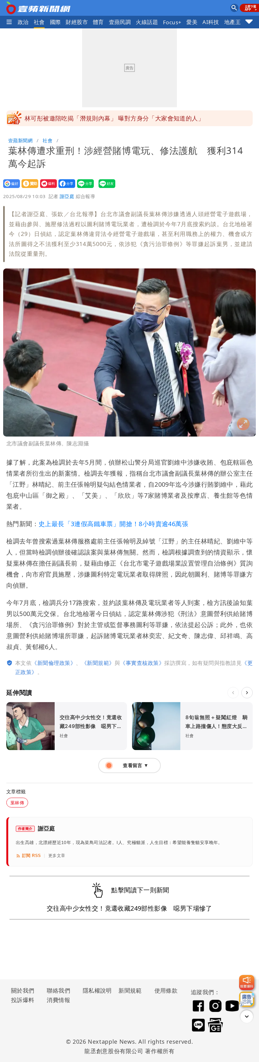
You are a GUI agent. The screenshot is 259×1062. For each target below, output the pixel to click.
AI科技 (210, 22)
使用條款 (166, 990)
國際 (55, 22)
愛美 (191, 22)
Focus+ (172, 22)
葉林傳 (17, 803)
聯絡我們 (58, 990)
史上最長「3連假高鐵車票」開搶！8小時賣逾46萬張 (113, 523)
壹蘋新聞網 (20, 140)
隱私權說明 (95, 990)
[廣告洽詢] (246, 999)
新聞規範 (130, 990)
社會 (39, 22)
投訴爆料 (22, 1000)
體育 (98, 22)
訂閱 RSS (31, 855)
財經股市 (77, 22)
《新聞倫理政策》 (54, 662)
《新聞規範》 (98, 662)
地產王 (232, 22)
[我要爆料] (246, 982)
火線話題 (147, 22)
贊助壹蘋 (27, 188)
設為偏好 (9, 188)
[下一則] (247, 692)
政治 (23, 22)
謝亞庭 (67, 196)
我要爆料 (46, 188)
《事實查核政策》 (142, 662)
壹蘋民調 (120, 22)
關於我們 (22, 990)
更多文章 (56, 855)
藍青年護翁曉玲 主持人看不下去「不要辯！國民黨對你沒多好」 (113, 119)
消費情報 (58, 1000)
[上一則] (233, 692)
